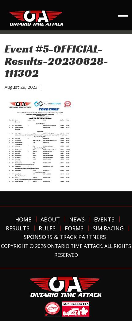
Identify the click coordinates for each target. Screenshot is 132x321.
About (50, 219)
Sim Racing (108, 228)
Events (104, 219)
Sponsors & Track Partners (65, 237)
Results (17, 228)
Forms (74, 228)
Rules (47, 228)
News (77, 219)
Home (23, 219)
